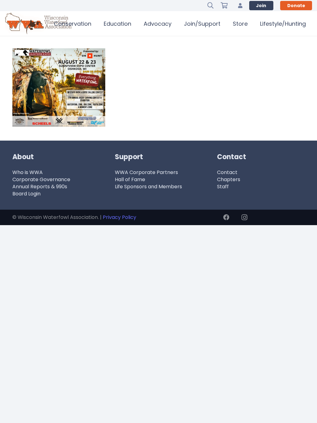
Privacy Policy (119, 217)
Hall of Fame (130, 179)
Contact (227, 172)
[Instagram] (244, 217)
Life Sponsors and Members (148, 186)
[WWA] (38, 23)
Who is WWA (27, 172)
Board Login (26, 193)
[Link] (240, 5)
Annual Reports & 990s (39, 186)
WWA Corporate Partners (146, 172)
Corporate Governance (41, 179)
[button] (210, 5)
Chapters (228, 179)
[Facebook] (226, 217)
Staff (223, 186)
